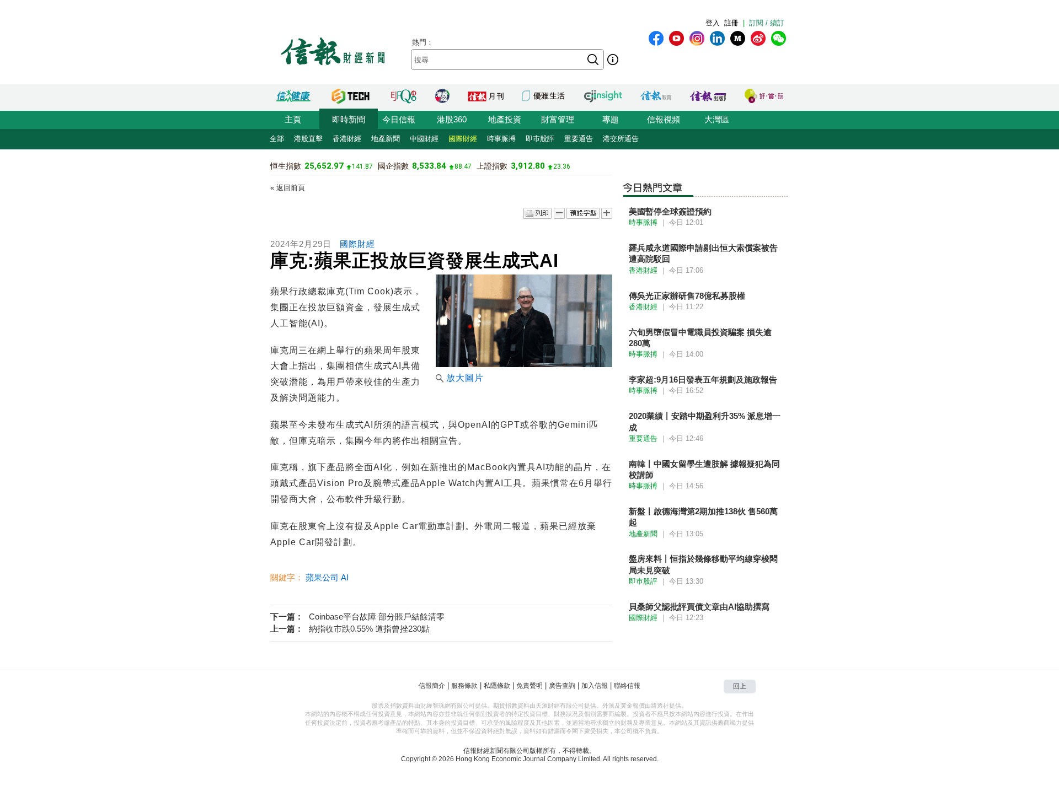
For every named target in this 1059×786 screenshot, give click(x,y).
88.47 (463, 166)
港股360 (452, 119)
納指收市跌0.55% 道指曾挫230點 (369, 628)
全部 (277, 138)
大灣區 (716, 119)
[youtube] (676, 38)
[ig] (696, 38)
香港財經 (347, 138)
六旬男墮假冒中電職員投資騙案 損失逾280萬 (700, 337)
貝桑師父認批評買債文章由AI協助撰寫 (699, 606)
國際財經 (462, 138)
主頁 (293, 119)
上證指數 (492, 165)
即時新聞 (348, 119)
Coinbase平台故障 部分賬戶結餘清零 (377, 616)
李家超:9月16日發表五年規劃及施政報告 (703, 379)
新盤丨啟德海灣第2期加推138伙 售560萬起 (703, 517)
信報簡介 (432, 686)
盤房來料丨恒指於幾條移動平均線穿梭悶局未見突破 (703, 564)
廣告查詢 (562, 686)
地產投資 (504, 119)
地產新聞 (385, 138)
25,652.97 (324, 166)
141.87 (362, 166)
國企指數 (393, 165)
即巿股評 (540, 138)
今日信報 (398, 119)
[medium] (737, 38)
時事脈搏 (501, 138)
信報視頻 (663, 119)
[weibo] (758, 38)
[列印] (537, 214)
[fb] (656, 38)
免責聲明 (529, 686)
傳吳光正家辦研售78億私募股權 (687, 295)
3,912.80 (528, 166)
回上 (739, 686)
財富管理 (557, 119)
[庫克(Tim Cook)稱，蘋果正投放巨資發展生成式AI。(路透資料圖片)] (524, 364)
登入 (712, 23)
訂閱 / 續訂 (766, 23)
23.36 (561, 166)
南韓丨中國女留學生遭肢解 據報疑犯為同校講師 (704, 469)
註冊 (731, 23)
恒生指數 (285, 165)
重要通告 (578, 138)
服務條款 (464, 686)
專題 (610, 119)
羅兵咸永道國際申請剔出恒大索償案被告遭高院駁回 (703, 253)
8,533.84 (429, 166)
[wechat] (778, 38)
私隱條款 (497, 686)
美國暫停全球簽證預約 (670, 211)
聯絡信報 (627, 686)
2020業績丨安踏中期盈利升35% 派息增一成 (704, 421)
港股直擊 (308, 138)
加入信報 (594, 686)
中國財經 (424, 138)
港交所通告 (621, 138)
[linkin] (717, 38)
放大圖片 (465, 378)
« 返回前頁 (287, 188)
